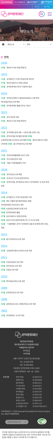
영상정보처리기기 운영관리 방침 (26, 344)
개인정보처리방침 (26, 341)
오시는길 (26, 350)
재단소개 (10, 44)
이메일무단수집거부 (26, 347)
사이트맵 (26, 353)
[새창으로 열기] (19, 2)
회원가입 (47, 6)
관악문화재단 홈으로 (12, 14)
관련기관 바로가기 (14, 422)
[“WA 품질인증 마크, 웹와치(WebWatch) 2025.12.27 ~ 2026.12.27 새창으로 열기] (42, 421)
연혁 (28, 44)
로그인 (37, 6)
